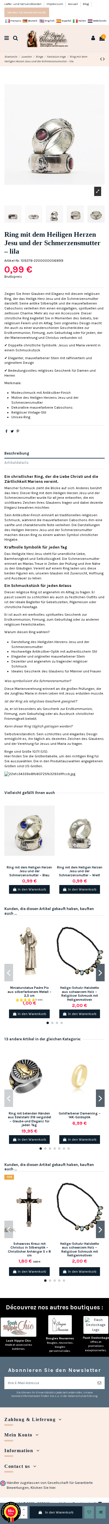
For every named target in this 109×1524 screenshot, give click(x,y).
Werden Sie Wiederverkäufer (26, 12)
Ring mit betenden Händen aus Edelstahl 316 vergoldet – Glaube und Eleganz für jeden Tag (29, 1119)
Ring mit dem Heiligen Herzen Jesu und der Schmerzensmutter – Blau (29, 871)
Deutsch (32, 20)
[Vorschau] (51, 825)
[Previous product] (101, 59)
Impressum (55, 4)
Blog (86, 4)
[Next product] (104, 59)
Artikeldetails (16, 462)
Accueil (73, 4)
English (49, 20)
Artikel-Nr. (12, 261)
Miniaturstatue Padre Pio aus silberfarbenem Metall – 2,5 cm (29, 992)
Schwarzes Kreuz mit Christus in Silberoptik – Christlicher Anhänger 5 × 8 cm (29, 1249)
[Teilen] (7, 431)
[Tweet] (12, 431)
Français (15, 20)
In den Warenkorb (59, 1512)
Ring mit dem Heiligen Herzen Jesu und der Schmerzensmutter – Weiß (79, 871)
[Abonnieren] (99, 1383)
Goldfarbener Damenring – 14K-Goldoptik (80, 1115)
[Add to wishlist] (89, 1512)
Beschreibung (16, 453)
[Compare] (51, 816)
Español (66, 20)
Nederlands (99, 20)
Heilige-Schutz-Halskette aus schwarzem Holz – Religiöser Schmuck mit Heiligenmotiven (79, 993)
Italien (82, 20)
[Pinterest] (18, 431)
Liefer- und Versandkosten (23, 4)
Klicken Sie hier (43, 1488)
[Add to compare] (101, 1512)
